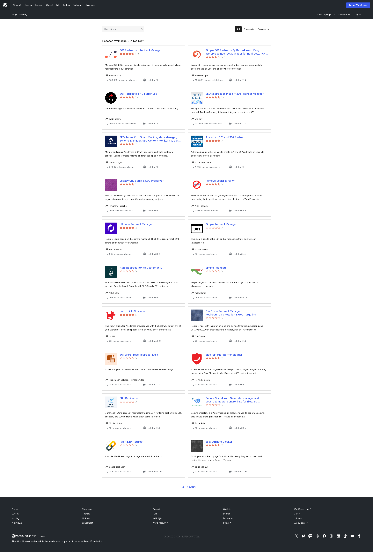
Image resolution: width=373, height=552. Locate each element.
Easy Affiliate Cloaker (219, 441)
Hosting (15, 518)
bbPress (299, 518)
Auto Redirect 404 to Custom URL (141, 267)
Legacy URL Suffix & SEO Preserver (141, 180)
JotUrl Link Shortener (133, 311)
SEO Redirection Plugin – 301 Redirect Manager (235, 93)
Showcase (87, 509)
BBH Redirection (129, 398)
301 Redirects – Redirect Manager (141, 50)
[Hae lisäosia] (141, 29)
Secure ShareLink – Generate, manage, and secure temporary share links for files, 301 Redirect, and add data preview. (232, 400)
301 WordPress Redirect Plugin (139, 354)
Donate (228, 518)
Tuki (155, 513)
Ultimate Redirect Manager (136, 224)
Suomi (42, 536)
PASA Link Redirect (131, 441)
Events (226, 513)
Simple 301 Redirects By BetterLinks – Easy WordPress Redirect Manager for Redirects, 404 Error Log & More (236, 52)
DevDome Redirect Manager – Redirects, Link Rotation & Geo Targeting (231, 313)
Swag (227, 523)
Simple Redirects (216, 267)
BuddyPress (301, 523)
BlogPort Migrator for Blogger (224, 354)
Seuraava (192, 487)
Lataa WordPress (358, 5)
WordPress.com (302, 509)
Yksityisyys (17, 523)
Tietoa (15, 509)
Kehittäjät (157, 518)
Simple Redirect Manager (221, 224)
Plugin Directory (19, 14)
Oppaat (156, 509)
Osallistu (227, 509)
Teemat (86, 513)
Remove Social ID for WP (221, 180)
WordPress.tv (160, 523)
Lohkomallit (87, 523)
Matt (297, 513)
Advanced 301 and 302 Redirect (225, 137)
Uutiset (15, 513)
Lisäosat (86, 518)
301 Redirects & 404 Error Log (138, 93)
